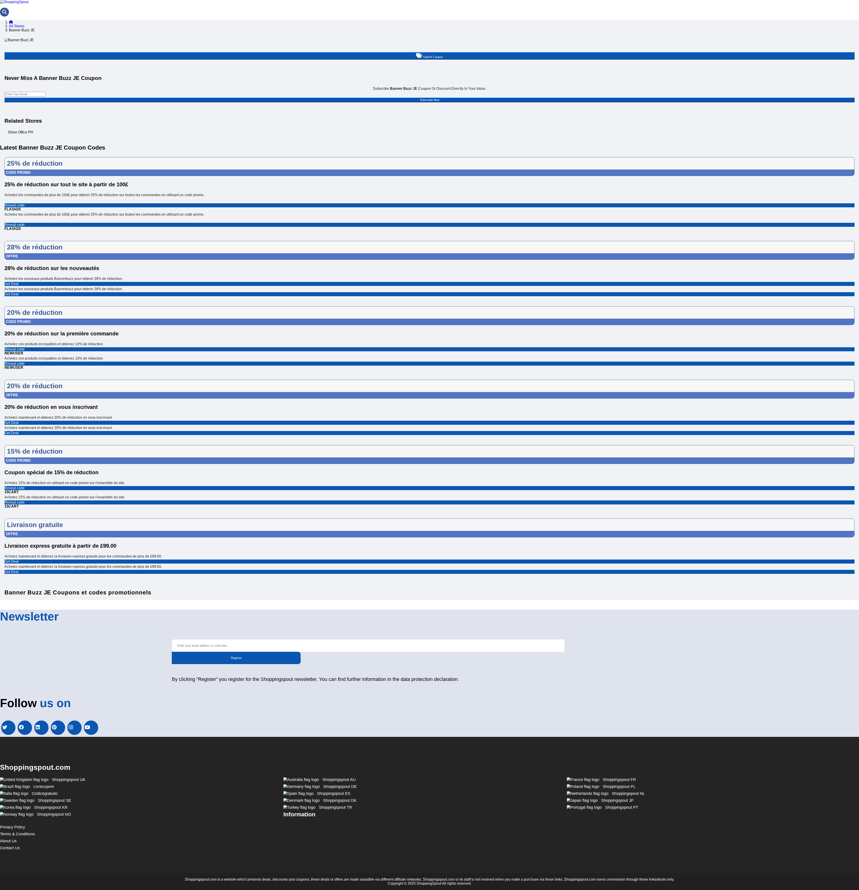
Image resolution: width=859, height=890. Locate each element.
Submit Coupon (432, 57)
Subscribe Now (429, 100)
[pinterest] (58, 728)
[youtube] (91, 728)
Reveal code (14, 205)
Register (236, 658)
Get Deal (11, 284)
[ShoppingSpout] (14, 2)
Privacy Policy (12, 827)
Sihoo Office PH (20, 132)
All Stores (16, 26)
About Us (8, 841)
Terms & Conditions (17, 834)
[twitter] (8, 728)
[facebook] (25, 728)
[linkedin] (41, 728)
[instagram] (74, 728)
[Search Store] (4, 12)
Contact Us (10, 848)
